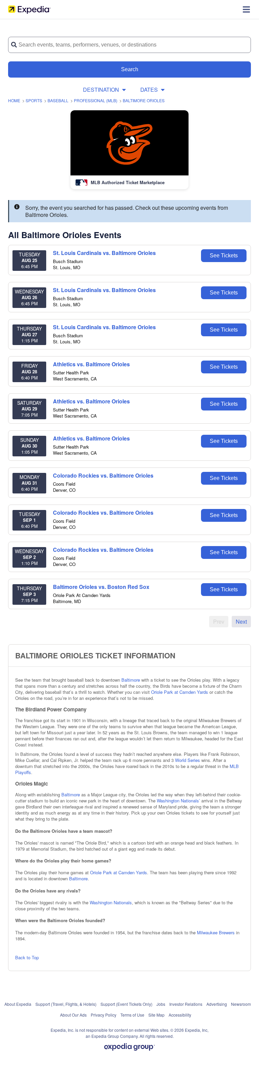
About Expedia (17, 1004)
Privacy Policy (103, 1015)
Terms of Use (132, 1015)
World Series (187, 760)
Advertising (216, 1004)
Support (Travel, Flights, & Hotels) (65, 1004)
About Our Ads (73, 1015)
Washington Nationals (111, 902)
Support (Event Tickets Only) (126, 1004)
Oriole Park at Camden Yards (179, 692)
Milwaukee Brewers (216, 932)
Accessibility (180, 1015)
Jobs (160, 1004)
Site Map (156, 1015)
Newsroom (241, 1004)
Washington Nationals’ (178, 800)
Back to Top (27, 957)
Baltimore (130, 680)
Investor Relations (185, 1004)
